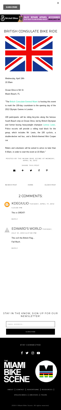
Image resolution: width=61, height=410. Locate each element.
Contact (20, 390)
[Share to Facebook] (39, 170)
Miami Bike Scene (25, 405)
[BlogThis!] (23, 170)
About (10, 390)
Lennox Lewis (49, 125)
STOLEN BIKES (20, 395)
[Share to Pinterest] (47, 170)
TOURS (44, 395)
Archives (33, 395)
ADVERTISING (33, 390)
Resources (47, 390)
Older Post (50, 185)
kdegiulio (20, 203)
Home (30, 185)
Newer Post (11, 185)
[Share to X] (31, 170)
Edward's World (27, 228)
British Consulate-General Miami (24, 101)
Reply (15, 219)
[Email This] (14, 170)
